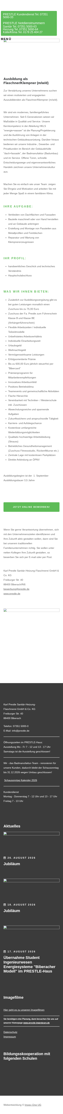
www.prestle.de (12, 593)
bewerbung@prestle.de (16, 589)
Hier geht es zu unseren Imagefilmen (24, 1009)
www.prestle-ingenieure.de (36, 1023)
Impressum (10, 1036)
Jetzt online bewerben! (31, 507)
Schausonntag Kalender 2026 (20, 780)
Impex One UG (33, 1104)
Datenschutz (10, 1032)
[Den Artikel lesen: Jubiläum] (31, 842)
